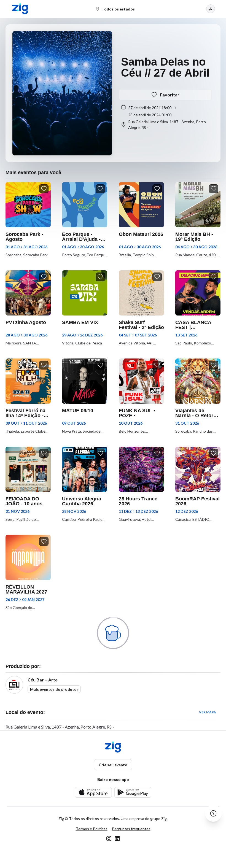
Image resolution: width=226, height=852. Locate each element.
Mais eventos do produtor (54, 689)
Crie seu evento (113, 764)
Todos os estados (118, 9)
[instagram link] (108, 838)
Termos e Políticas (91, 828)
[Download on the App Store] (93, 792)
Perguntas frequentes (131, 828)
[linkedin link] (117, 838)
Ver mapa (207, 712)
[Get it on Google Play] (132, 792)
